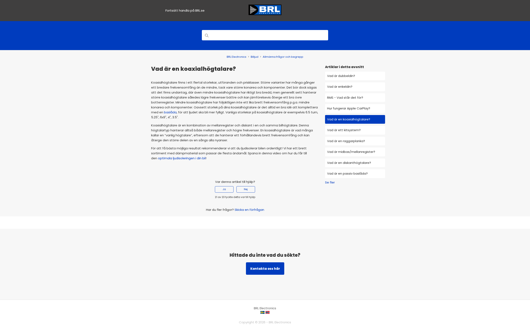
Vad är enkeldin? (339, 86)
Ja (224, 189)
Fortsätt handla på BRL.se (185, 10)
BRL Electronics (236, 57)
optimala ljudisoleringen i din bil (182, 158)
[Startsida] (265, 14)
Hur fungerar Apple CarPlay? (348, 108)
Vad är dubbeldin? (341, 76)
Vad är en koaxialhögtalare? (348, 119)
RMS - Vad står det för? (345, 97)
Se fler (330, 182)
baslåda (170, 112)
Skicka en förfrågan (249, 209)
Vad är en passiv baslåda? (347, 173)
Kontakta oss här (265, 268)
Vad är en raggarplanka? (346, 141)
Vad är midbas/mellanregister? (351, 152)
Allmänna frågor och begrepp (283, 57)
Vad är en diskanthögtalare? (349, 163)
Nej (246, 189)
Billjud (254, 57)
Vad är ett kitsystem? (344, 130)
